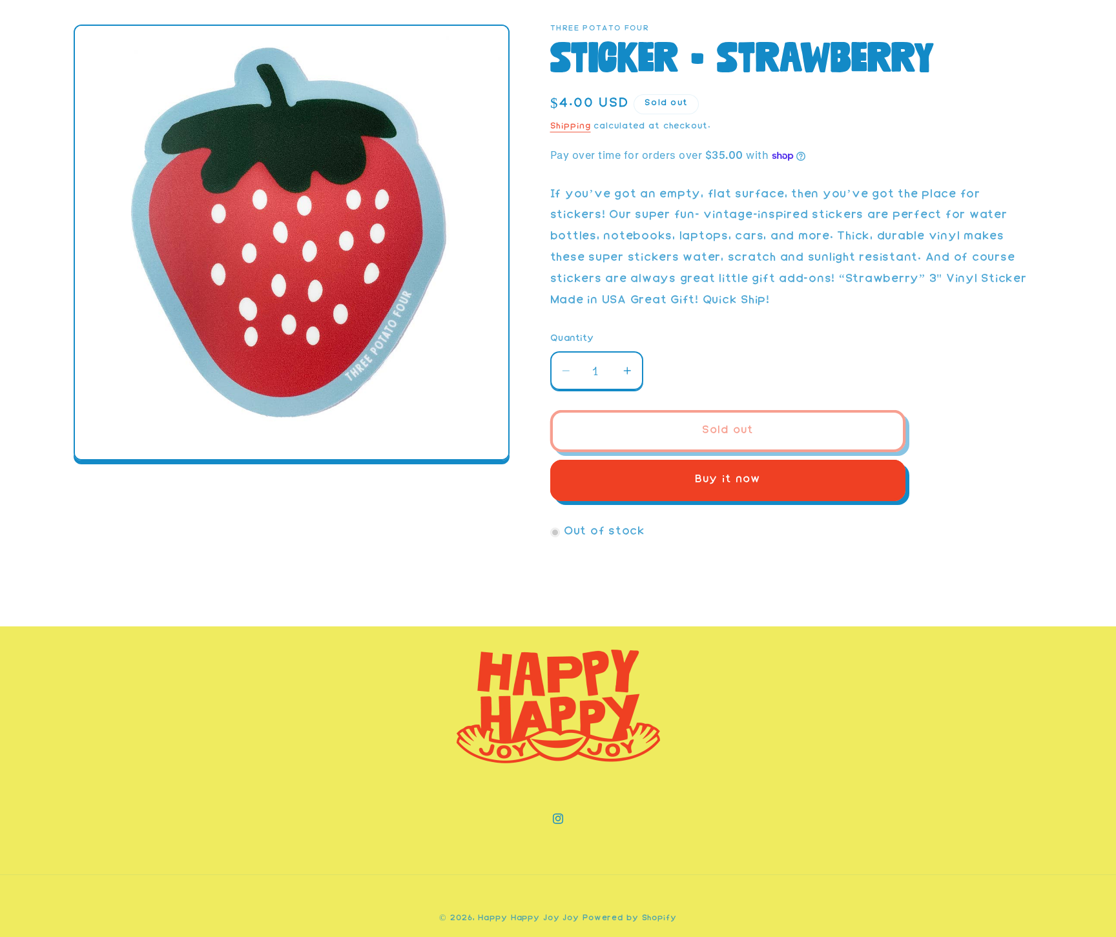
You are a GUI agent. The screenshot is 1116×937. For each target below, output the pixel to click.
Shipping (570, 126)
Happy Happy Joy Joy (528, 918)
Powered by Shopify (630, 918)
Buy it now (728, 480)
